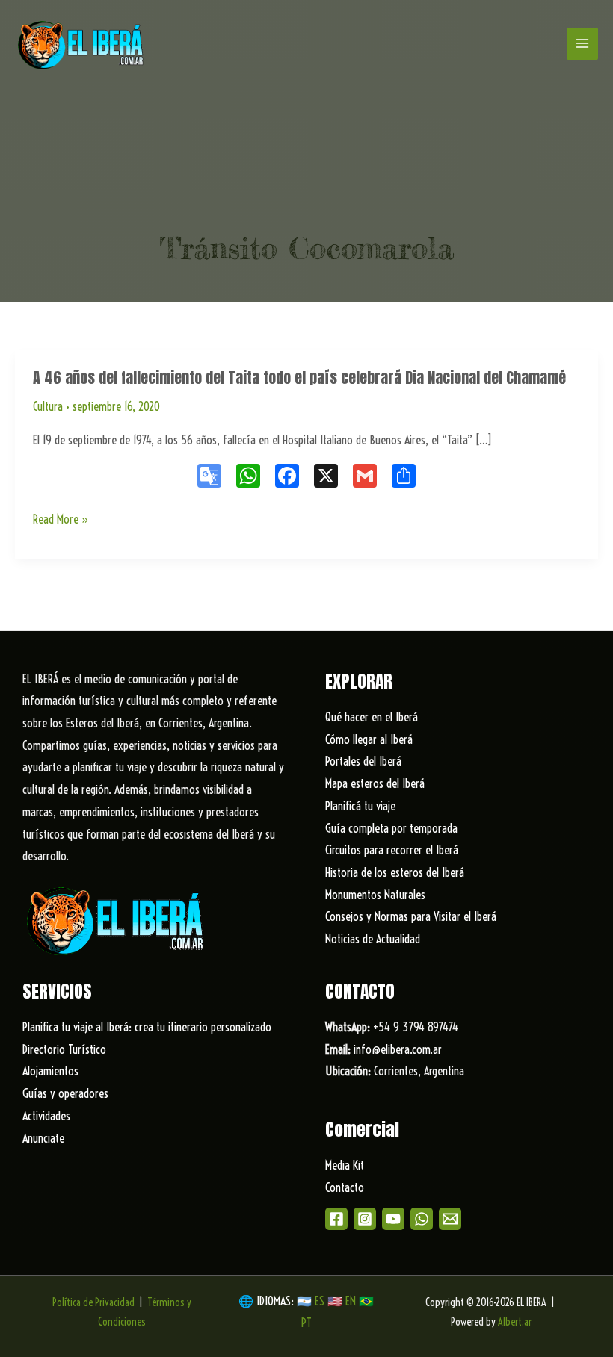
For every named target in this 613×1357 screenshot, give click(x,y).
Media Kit (344, 1165)
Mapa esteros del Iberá (375, 783)
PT (306, 1322)
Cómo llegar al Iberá (369, 739)
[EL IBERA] (82, 44)
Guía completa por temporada (391, 828)
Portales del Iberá (363, 761)
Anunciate (43, 1138)
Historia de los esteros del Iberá (394, 872)
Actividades (46, 1115)
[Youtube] (393, 1219)
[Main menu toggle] (582, 43)
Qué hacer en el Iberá (371, 716)
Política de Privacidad (93, 1302)
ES (321, 1301)
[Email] (450, 1219)
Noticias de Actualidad (372, 938)
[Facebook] (336, 1219)
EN (350, 1301)
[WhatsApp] (421, 1219)
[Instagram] (365, 1219)
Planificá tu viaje (360, 805)
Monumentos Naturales (375, 894)
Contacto (344, 1187)
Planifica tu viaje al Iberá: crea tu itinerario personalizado (146, 1026)
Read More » (61, 521)
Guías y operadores (65, 1093)
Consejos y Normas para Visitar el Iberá (410, 916)
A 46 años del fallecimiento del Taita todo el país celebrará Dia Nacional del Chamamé (299, 377)
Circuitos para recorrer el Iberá (391, 849)
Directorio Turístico (64, 1049)
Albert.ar (515, 1322)
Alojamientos (50, 1070)
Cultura (48, 406)
